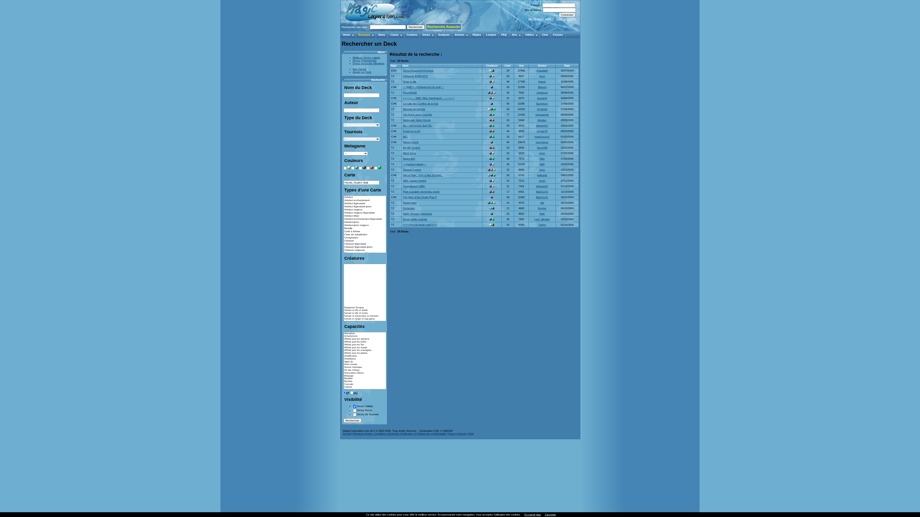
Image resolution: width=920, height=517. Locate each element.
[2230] (365, 299)
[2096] (365, 273)
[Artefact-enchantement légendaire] (365, 219)
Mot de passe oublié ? (541, 18)
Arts (514, 34)
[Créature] (365, 240)
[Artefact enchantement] (365, 200)
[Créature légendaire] (365, 244)
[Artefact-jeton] (365, 222)
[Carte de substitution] (365, 234)
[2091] (365, 279)
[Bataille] (365, 228)
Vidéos (529, 34)
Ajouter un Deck (362, 72)
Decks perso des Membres (369, 63)
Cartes (394, 34)
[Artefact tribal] (365, 216)
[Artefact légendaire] (365, 203)
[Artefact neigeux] (365, 209)
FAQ (504, 34)
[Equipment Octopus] (365, 307)
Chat (545, 34)
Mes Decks (359, 69)
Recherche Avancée (443, 27)
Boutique (364, 34)
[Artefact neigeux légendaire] (365, 212)
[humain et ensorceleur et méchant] (365, 316)
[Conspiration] (365, 237)
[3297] (365, 304)
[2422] (365, 265)
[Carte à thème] (365, 231)
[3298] (365, 302)
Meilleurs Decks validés (366, 57)
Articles (459, 34)
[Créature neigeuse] (365, 250)
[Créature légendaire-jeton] (365, 247)
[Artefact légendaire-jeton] (365, 206)
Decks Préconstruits (365, 60)
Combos (412, 34)
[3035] (365, 268)
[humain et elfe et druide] (365, 310)
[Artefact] (365, 197)
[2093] (365, 293)
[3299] (365, 285)
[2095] (365, 271)
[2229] (365, 296)
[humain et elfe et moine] (365, 313)
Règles (476, 34)
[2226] (365, 290)
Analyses (444, 34)
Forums (558, 34)
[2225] (365, 288)
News (381, 34)
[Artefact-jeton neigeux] (365, 225)
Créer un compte (566, 18)
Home (346, 34)
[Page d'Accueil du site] (375, 29)
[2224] (365, 282)
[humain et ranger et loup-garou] (365, 319)
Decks (426, 34)
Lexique (491, 34)
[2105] (365, 276)
